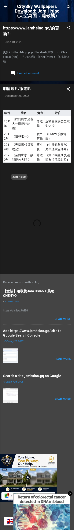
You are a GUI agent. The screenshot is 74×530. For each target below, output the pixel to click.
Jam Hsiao (19, 176)
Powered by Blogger (39, 507)
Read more (62, 319)
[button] (68, 28)
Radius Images (45, 515)
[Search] (68, 7)
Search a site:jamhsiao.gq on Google (32, 376)
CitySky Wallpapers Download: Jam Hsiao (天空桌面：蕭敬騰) (37, 11)
